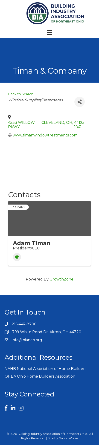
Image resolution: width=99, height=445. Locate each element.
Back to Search (20, 94)
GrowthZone (61, 279)
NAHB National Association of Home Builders (45, 369)
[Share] (79, 102)
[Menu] (49, 32)
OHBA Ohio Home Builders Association (40, 376)
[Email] (17, 257)
